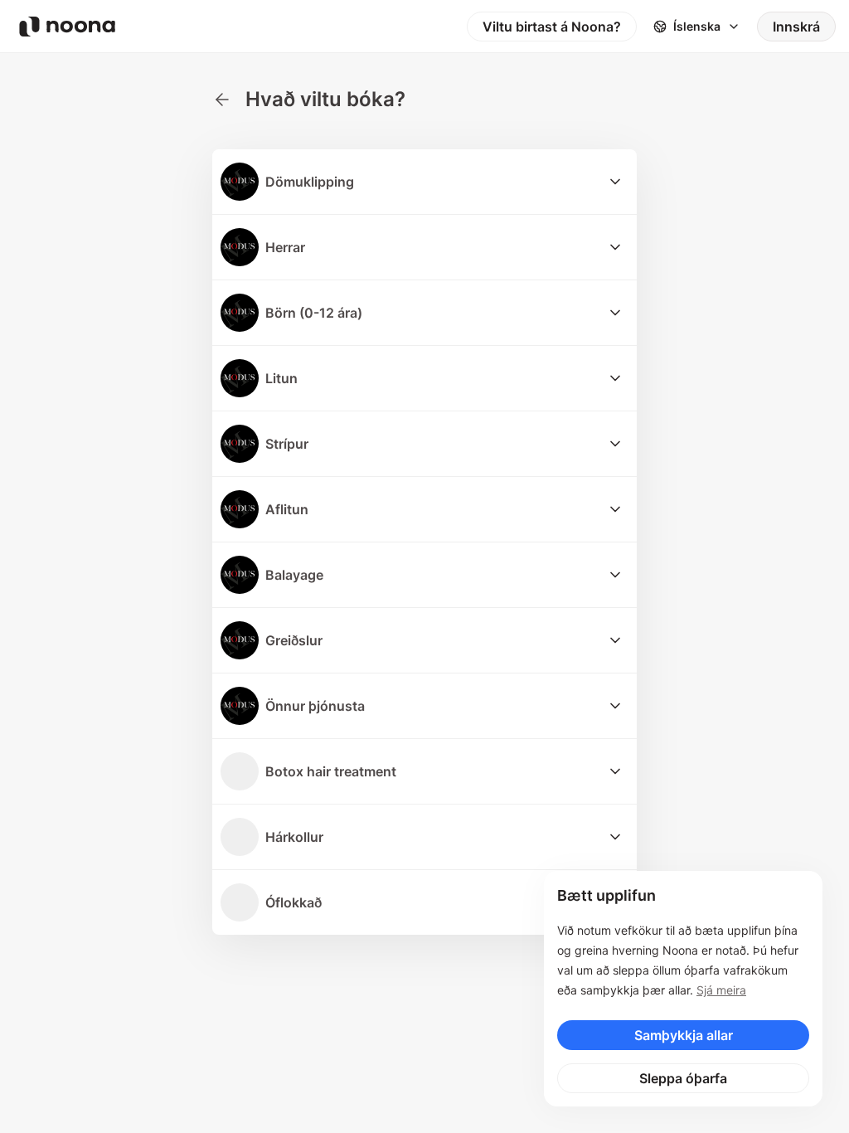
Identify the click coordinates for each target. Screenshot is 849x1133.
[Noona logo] (67, 26)
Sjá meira (721, 990)
